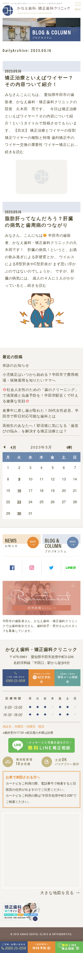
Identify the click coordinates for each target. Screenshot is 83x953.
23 (19, 501)
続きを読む (14, 151)
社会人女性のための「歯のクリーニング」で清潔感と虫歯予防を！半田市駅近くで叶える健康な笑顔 (41, 395)
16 (19, 490)
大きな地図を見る (57, 892)
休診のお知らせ (16, 365)
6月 (70, 447)
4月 (13, 447)
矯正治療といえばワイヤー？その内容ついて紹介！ (39, 80)
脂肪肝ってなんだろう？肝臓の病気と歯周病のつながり (39, 221)
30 (19, 513)
